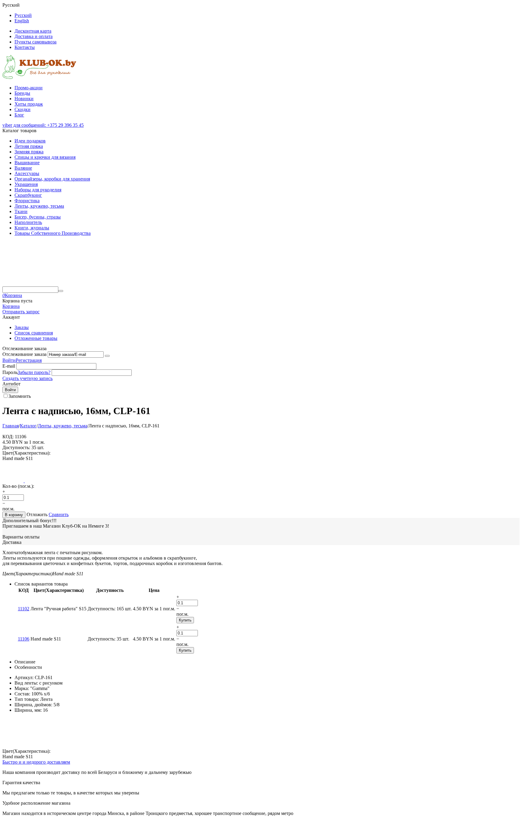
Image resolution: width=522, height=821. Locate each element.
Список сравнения (33, 332)
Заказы (21, 327)
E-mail (8, 366)
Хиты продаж (28, 104)
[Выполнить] (107, 356)
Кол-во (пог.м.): (18, 486)
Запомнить (19, 396)
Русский (23, 15)
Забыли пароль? (34, 372)
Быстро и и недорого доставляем (36, 762)
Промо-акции (28, 87)
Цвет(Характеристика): (26, 452)
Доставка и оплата (33, 36)
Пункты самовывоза (35, 41)
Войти (9, 360)
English (21, 20)
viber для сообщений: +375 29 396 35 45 (43, 125)
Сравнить (59, 514)
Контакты (24, 47)
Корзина (11, 306)
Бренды (22, 93)
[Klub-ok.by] (39, 77)
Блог (19, 114)
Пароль (10, 372)
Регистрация (29, 360)
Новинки (24, 98)
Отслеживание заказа (24, 354)
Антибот (11, 383)
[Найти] (60, 291)
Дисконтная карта (32, 31)
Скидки (22, 109)
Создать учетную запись (27, 378)
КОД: (8, 436)
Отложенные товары (35, 338)
